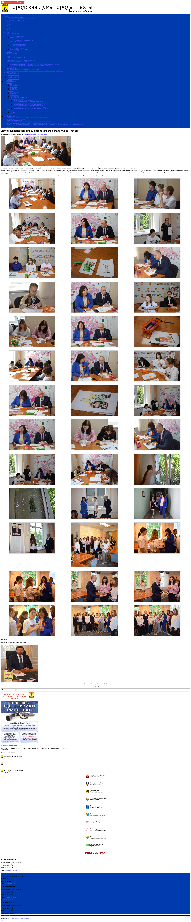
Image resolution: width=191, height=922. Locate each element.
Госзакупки (13, 67)
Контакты (9, 80)
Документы (10, 91)
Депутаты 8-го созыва (13, 76)
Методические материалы (14, 120)
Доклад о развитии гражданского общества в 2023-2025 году (30, 108)
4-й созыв (9, 26)
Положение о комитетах (17, 36)
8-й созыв (9, 21)
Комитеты (9, 34)
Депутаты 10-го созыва (13, 73)
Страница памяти (9, 127)
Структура (6, 32)
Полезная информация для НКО (19, 97)
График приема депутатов (17, 20)
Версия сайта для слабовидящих (14, 2)
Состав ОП (13, 88)
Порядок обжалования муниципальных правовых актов (23, 69)
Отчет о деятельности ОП (17, 99)
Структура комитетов (16, 37)
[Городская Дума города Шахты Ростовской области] (48, 12)
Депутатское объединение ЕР (18, 44)
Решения (9, 55)
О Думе (6, 16)
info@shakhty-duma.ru (10, 870)
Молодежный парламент (11, 72)
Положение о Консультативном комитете (21, 40)
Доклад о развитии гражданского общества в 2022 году (29, 107)
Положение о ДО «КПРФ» (17, 48)
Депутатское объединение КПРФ (19, 45)
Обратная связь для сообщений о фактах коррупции (22, 125)
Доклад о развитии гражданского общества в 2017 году (29, 101)
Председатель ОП (15, 84)
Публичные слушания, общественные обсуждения (21, 60)
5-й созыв (9, 25)
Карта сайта (7, 915)
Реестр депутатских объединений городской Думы (24, 42)
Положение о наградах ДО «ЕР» (19, 49)
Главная (6, 14)
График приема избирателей (15, 17)
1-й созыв (9, 30)
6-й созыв (9, 24)
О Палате (9, 83)
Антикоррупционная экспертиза (16, 119)
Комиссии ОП (13, 89)
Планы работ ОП (14, 96)
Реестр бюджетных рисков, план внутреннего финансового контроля (29, 63)
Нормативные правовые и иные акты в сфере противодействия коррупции (28, 117)
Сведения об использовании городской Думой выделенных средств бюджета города (34, 64)
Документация (8, 52)
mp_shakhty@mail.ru (10, 897)
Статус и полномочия (13, 33)
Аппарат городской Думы (14, 51)
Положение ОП (14, 95)
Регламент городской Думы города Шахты (19, 57)
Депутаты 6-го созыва (13, 79)
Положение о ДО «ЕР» (16, 46)
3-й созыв (9, 28)
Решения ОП (13, 93)
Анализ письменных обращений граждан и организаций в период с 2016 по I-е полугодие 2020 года (35, 71)
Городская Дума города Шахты (20, 918)
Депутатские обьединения (14, 41)
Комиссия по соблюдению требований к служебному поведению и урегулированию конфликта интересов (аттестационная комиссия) (45, 124)
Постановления (11, 56)
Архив (8, 109)
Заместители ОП (14, 85)
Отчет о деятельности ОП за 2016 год (23, 100)
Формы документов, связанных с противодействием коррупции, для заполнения (30, 121)
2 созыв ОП (13, 112)
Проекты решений (12, 53)
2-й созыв (9, 29)
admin (25, 134)
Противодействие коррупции (12, 116)
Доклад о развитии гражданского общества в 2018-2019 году (30, 103)
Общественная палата (10, 81)
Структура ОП (13, 87)
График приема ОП (12, 115)
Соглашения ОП (14, 92)
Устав (8, 59)
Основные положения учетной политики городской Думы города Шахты (30, 65)
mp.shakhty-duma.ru (9, 899)
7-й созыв (9, 22)
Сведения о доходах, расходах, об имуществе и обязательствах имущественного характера (33, 123)
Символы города (11, 68)
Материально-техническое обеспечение (18, 61)
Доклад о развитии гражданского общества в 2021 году (29, 105)
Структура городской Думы (17, 38)
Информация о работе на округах (37, 134)
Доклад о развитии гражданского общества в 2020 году (29, 104)
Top (2, 920)
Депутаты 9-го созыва (13, 75)
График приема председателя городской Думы (23, 18)
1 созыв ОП (13, 111)
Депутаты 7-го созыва (13, 77)
